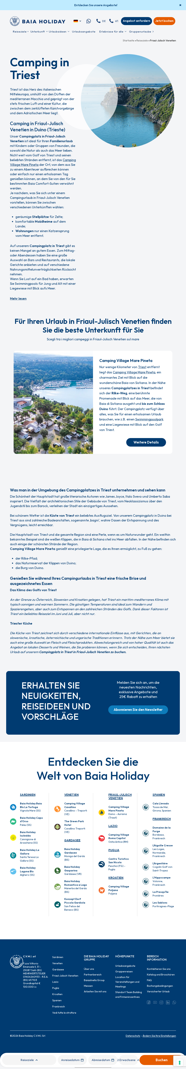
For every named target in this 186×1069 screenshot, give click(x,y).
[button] (146, 442)
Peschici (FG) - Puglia (118, 864)
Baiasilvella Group (94, 980)
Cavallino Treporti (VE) (74, 827)
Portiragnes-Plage (163, 904)
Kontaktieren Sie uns (159, 969)
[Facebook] (148, 1002)
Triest (142, 367)
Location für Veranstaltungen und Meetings (127, 981)
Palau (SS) (31, 821)
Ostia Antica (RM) (118, 838)
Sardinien (27, 794)
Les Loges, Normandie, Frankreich (163, 851)
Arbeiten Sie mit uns (95, 991)
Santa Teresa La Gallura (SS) (29, 855)
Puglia (113, 850)
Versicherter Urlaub (158, 991)
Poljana (118, 890)
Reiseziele (142, 40)
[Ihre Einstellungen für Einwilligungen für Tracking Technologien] (179, 1062)
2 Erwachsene (126, 1060)
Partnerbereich (93, 974)
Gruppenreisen (124, 971)
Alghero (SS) (28, 871)
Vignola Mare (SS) (31, 807)
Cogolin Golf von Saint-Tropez (162, 867)
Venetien (71, 794)
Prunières (161, 893)
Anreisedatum (70, 1060)
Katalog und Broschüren (161, 974)
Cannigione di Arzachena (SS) (29, 838)
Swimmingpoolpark (149, 419)
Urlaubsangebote (125, 965)
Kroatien (116, 877)
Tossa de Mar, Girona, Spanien (162, 807)
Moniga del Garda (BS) (74, 854)
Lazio (113, 826)
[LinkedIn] (167, 1002)
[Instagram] (161, 1002)
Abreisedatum (101, 1060)
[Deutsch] (78, 21)
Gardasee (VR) (73, 870)
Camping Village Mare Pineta (134, 372)
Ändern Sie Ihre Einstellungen (159, 1035)
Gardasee (72, 840)
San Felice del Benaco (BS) (74, 904)
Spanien (159, 794)
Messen (88, 985)
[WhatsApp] (174, 1002)
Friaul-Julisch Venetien (120, 796)
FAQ (149, 980)
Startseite (128, 40)
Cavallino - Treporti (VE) (75, 809)
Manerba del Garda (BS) (75, 887)
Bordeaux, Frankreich (162, 833)
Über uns (89, 969)
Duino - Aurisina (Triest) (118, 812)
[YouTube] (155, 1002)
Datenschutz (133, 1035)
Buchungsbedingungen (160, 985)
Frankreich (162, 819)
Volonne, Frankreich (162, 881)
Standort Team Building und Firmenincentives (128, 995)
